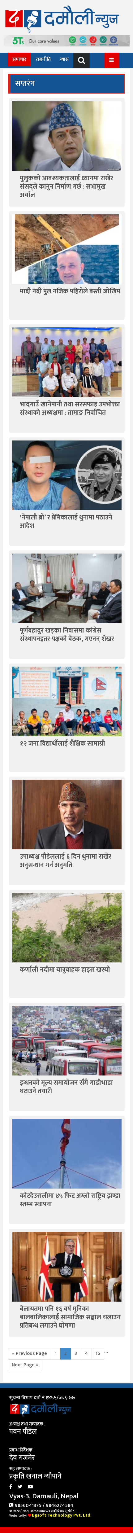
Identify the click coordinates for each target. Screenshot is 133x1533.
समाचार (19, 59)
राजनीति (43, 59)
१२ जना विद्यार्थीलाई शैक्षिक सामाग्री (62, 743)
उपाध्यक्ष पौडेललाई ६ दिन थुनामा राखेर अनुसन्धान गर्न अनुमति (65, 860)
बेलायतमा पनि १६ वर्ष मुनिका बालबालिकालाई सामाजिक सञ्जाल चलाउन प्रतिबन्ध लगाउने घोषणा (70, 1317)
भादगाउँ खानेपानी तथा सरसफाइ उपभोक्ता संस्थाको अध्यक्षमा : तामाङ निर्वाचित (70, 408)
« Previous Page (29, 1353)
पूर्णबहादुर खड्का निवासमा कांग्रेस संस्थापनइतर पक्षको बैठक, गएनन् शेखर (67, 634)
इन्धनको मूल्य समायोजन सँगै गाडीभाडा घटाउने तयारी (66, 1087)
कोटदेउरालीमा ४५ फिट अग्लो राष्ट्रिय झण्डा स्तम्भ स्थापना (70, 1200)
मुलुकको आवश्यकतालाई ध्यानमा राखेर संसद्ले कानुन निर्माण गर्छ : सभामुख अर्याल (66, 187)
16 (98, 1353)
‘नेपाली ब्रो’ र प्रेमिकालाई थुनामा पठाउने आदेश (66, 521)
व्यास (64, 59)
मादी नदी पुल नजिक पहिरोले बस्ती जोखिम (70, 291)
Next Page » (25, 1365)
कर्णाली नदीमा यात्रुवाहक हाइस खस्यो (65, 969)
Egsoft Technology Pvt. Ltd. (62, 1515)
